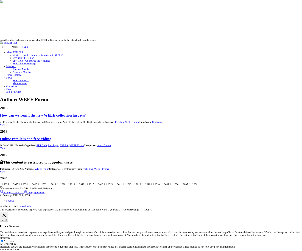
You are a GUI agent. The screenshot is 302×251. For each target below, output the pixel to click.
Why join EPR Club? (23, 58)
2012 (138, 184)
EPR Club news (21, 80)
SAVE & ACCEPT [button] (9, 249)
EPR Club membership (24, 63)
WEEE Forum (132, 122)
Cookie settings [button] (131, 209)
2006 (194, 184)
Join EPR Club (13, 91)
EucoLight (53, 145)
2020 (63, 184)
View (2, 124)
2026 (6, 184)
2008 (176, 184)
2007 (185, 184)
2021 (53, 184)
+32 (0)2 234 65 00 (13, 192)
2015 (110, 184)
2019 (72, 184)
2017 (91, 184)
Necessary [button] (5, 238)
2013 (129, 184)
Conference (158, 122)
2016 (101, 184)
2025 (16, 184)
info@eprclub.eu (36, 192)
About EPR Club (14, 52)
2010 (157, 184)
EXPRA (64, 145)
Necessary (9, 241)
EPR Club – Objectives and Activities (31, 60)
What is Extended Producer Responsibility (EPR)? (38, 55)
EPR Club (119, 122)
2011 (148, 184)
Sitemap (10, 200)
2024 (25, 184)
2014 (119, 184)
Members (11, 66)
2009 (166, 184)
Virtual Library (13, 75)
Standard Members (22, 69)
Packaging (88, 169)
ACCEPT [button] (148, 209)
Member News (20, 83)
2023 (34, 184)
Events (9, 89)
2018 (82, 184)
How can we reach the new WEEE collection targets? (43, 115)
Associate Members (22, 72)
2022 (44, 184)
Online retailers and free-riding (25, 139)
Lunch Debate (104, 145)
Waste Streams (101, 169)
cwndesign (25, 206)
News (9, 77)
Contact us (11, 86)
